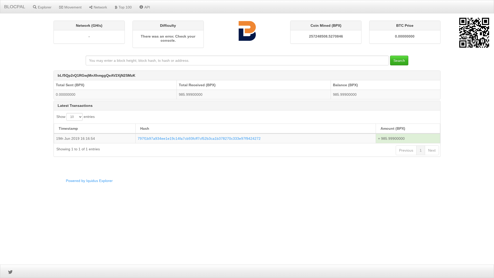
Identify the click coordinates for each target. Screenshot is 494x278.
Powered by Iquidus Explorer (89, 181)
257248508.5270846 (326, 36)
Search (399, 60)
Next (432, 150)
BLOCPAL (14, 6)
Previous (406, 150)
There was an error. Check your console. (168, 38)
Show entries (75, 117)
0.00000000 (404, 36)
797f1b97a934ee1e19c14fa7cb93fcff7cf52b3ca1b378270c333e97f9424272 (199, 138)
